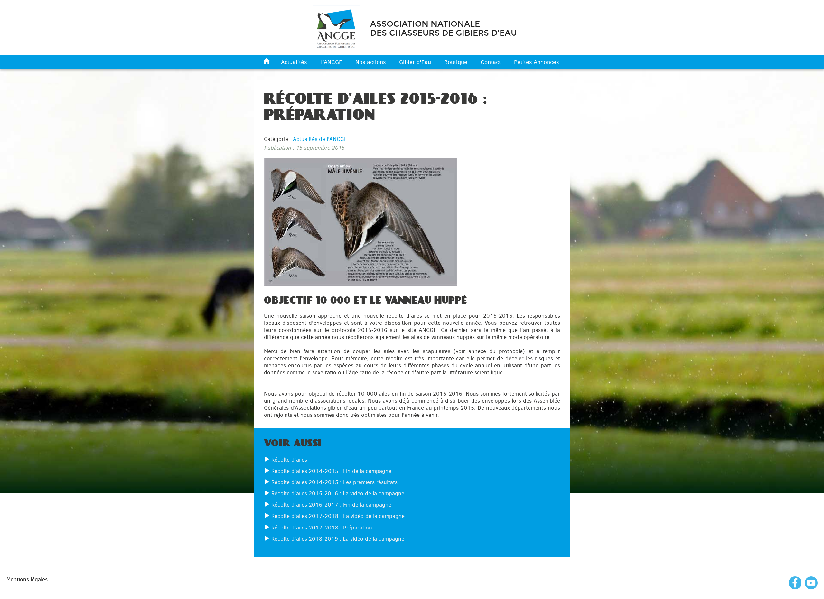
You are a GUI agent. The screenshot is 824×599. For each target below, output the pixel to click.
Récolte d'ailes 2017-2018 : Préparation (321, 527)
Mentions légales (27, 579)
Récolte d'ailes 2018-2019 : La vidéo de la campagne (337, 538)
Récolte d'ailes (289, 459)
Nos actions (370, 62)
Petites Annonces (536, 62)
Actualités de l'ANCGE (320, 139)
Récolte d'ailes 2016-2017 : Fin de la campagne (331, 504)
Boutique (455, 62)
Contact (491, 62)
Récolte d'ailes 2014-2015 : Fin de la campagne (331, 470)
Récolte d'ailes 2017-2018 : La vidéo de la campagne (338, 515)
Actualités (294, 62)
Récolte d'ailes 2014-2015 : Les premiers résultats (334, 482)
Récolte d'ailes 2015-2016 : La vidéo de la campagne (337, 493)
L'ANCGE (331, 62)
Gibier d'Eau (415, 62)
